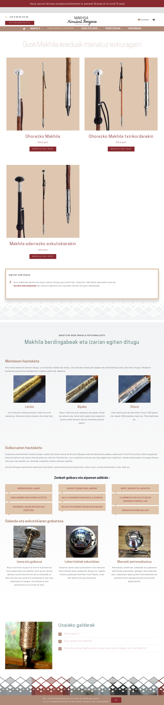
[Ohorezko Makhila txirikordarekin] (121, 59)
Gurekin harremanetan (25, 285)
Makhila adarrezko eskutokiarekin (43, 244)
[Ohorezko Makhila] (42, 59)
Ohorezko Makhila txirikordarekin (121, 137)
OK (116, 700)
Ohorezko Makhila (42, 137)
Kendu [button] (130, 3)
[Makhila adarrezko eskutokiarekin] (42, 166)
